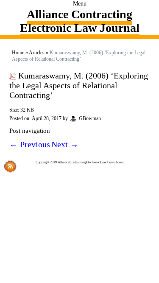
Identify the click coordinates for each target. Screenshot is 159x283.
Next (64, 144)
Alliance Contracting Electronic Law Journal (79, 21)
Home (18, 53)
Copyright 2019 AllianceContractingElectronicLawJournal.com (79, 162)
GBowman (90, 118)
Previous (29, 144)
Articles (37, 53)
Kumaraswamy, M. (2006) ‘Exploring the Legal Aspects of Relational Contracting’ (78, 85)
